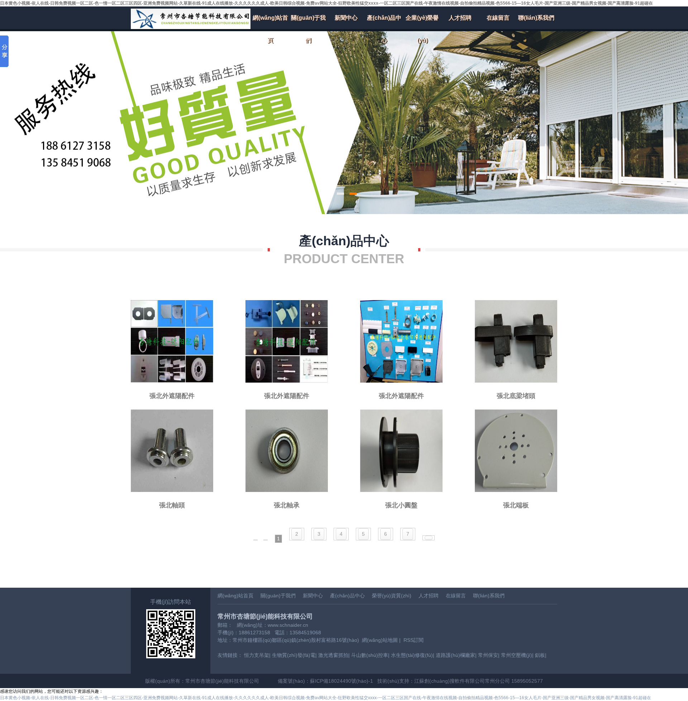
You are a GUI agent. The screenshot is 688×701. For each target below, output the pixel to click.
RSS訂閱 (413, 640)
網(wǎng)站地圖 (380, 640)
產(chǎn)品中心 (384, 22)
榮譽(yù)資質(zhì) (391, 595)
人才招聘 (460, 18)
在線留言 (498, 18)
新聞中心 (346, 18)
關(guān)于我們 (308, 22)
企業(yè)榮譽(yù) (422, 22)
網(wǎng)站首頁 (270, 22)
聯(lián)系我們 (536, 18)
